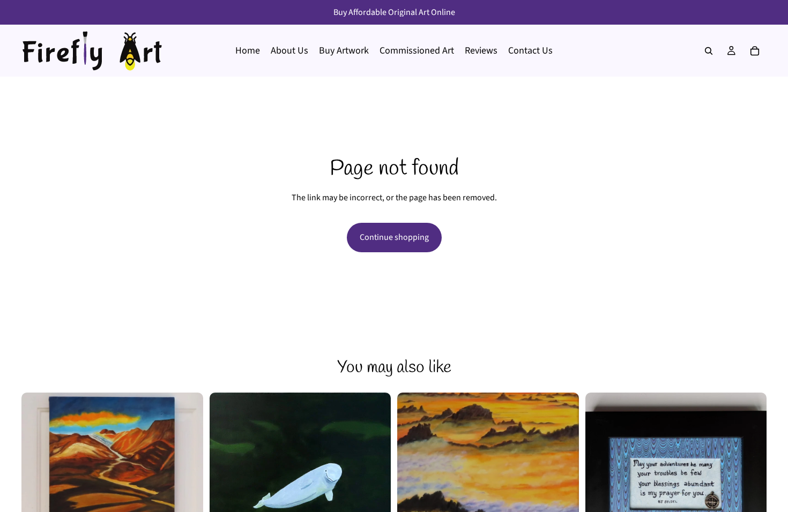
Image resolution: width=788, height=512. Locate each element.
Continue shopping (394, 237)
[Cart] (755, 51)
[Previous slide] (37, 483)
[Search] (708, 51)
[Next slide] (187, 483)
